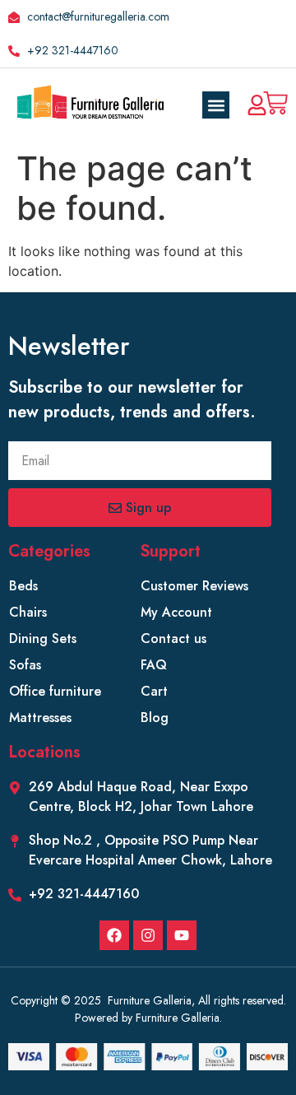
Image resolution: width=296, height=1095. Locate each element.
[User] (257, 105)
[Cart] (275, 103)
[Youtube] (182, 935)
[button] (215, 105)
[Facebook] (114, 935)
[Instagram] (148, 935)
